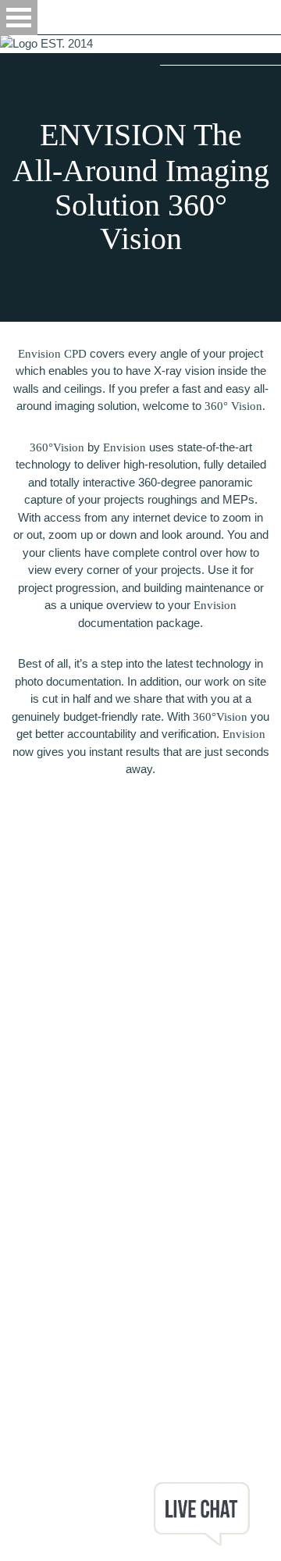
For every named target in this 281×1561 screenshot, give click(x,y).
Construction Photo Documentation (89, 1385)
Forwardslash (50, 1473)
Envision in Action (45, 1297)
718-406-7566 (35, 1245)
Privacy (19, 1420)
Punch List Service (48, 1403)
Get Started (29, 1332)
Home (15, 1280)
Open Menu (18, 17)
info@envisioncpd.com (58, 1262)
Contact (20, 1350)
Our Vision (27, 1315)
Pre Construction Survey (63, 1367)
